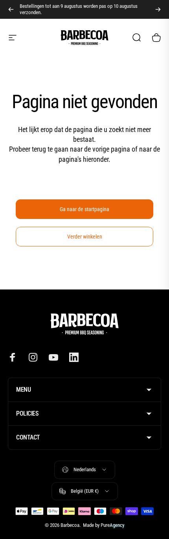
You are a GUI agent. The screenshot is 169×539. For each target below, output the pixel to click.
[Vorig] (11, 9)
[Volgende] (158, 9)
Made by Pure (103, 525)
